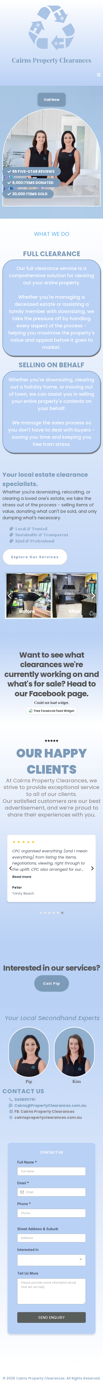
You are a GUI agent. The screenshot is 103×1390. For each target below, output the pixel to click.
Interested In (28, 1250)
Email (23, 1183)
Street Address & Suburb (37, 1229)
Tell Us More (27, 1273)
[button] (99, 75)
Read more (21, 876)
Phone (24, 1204)
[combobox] (51, 1260)
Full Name (27, 1162)
